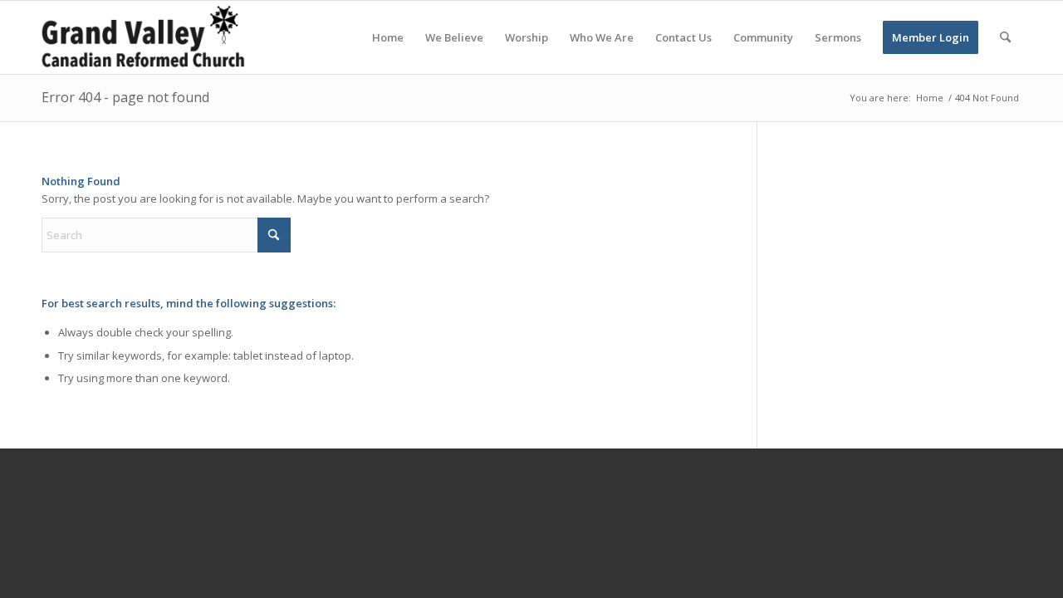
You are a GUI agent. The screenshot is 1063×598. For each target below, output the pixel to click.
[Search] (1005, 37)
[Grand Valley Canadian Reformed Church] (151, 37)
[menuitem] (387, 37)
